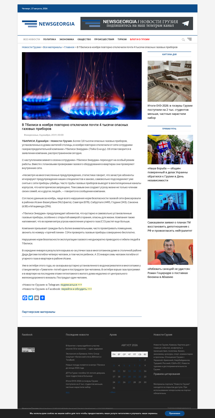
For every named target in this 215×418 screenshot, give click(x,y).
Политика (49, 39)
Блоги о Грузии (140, 39)
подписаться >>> (71, 284)
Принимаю (174, 413)
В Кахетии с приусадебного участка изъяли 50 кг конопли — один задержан (84, 347)
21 (134, 376)
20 (129, 376)
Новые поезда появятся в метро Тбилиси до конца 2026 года (85, 366)
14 (134, 371)
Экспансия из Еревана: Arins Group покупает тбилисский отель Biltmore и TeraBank (83, 356)
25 (119, 382)
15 (140, 371)
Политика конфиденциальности (179, 408)
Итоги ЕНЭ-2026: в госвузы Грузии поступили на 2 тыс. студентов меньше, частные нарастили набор (84, 384)
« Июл (112, 392)
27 (129, 382)
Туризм (122, 39)
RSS (67, 392)
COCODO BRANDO (105, 408)
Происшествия (104, 39)
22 (140, 376)
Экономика (66, 39)
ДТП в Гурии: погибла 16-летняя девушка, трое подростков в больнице (85, 374)
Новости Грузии (30, 408)
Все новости (31, 39)
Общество (84, 39)
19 (124, 376)
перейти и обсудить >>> (76, 288)
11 (119, 371)
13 (129, 371)
